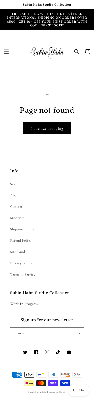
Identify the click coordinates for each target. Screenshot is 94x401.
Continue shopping (47, 128)
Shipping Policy (22, 229)
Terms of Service (23, 274)
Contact (16, 206)
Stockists (17, 218)
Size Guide (18, 252)
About (15, 195)
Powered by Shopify (57, 392)
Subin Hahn (40, 392)
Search (15, 184)
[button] (6, 51)
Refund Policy (21, 240)
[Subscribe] (78, 333)
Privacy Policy (21, 263)
